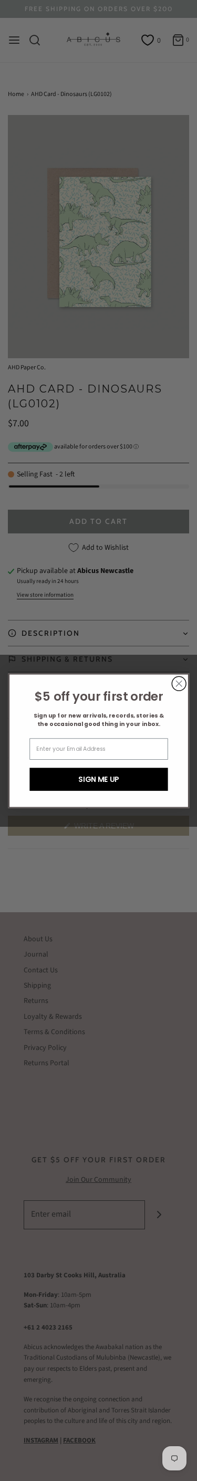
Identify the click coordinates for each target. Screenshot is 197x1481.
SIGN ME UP (98, 779)
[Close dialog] (179, 683)
